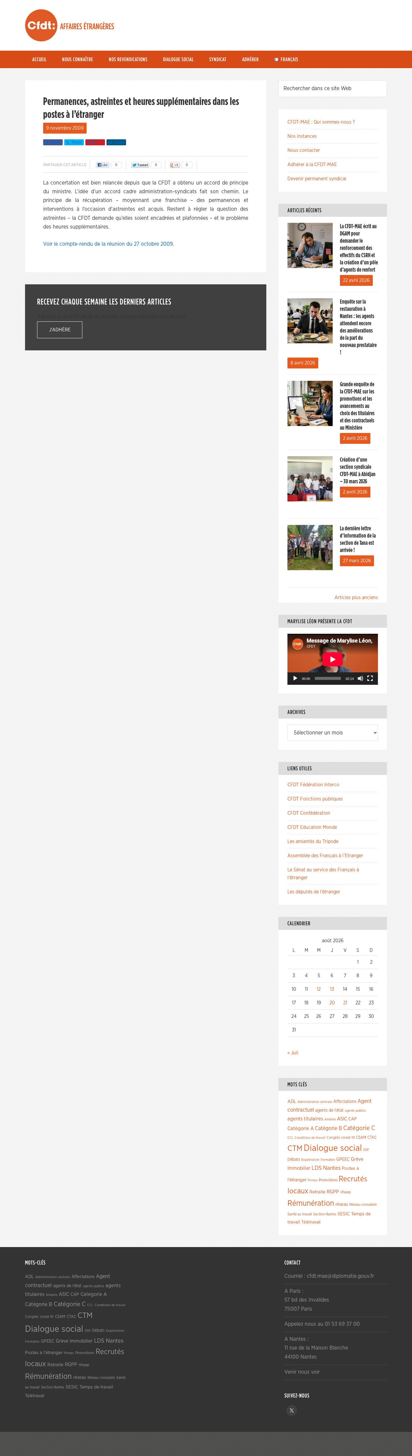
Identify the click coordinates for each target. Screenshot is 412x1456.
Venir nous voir (302, 1372)
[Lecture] (295, 678)
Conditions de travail (310, 1137)
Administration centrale (314, 1102)
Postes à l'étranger (43, 1352)
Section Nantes (324, 1214)
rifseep (345, 1192)
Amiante (330, 1119)
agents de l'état (329, 1110)
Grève (357, 1159)
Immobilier (298, 1168)
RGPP (333, 1191)
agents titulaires (305, 1118)
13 (332, 989)
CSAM (361, 1137)
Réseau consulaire (363, 1204)
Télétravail (310, 1222)
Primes (313, 1180)
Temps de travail (96, 1387)
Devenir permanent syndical (316, 178)
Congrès (333, 1137)
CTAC (372, 1137)
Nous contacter (303, 150)
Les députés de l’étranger (313, 891)
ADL (291, 1101)
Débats (293, 1160)
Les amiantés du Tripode (312, 841)
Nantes (332, 1168)
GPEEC (343, 1159)
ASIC (342, 1118)
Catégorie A (300, 1128)
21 (345, 1002)
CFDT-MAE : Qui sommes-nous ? (321, 122)
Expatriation (310, 1159)
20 (332, 1002)
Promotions (328, 1180)
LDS (317, 1168)
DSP (366, 1149)
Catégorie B (328, 1128)
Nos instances (302, 136)
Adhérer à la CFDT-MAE (312, 164)
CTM (295, 1148)
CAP (352, 1119)
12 (319, 989)
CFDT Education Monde (312, 827)
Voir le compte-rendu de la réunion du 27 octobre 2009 (108, 244)
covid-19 (348, 1138)
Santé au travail (299, 1214)
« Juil (292, 1052)
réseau (341, 1204)
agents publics (355, 1110)
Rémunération (310, 1203)
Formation (328, 1159)
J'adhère (60, 329)
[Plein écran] (370, 678)
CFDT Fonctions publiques (315, 799)
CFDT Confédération (308, 813)
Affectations (344, 1101)
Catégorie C (359, 1128)
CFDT (41, 25)
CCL (290, 1137)
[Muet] (360, 678)
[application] (332, 659)
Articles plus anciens (356, 597)
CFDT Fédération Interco (313, 784)
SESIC (344, 1213)
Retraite (317, 1192)
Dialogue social (333, 1148)
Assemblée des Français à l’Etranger (325, 855)
